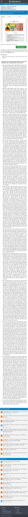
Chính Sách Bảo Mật (7, 512)
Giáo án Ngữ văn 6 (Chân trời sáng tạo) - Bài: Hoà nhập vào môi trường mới (15, 416)
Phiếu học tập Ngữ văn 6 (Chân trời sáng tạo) (11, 461)
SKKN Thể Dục (19, 512)
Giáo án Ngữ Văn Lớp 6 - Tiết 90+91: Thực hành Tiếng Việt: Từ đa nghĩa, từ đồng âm (15, 465)
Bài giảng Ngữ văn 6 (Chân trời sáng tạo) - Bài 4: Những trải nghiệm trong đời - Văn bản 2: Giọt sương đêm (15, 479)
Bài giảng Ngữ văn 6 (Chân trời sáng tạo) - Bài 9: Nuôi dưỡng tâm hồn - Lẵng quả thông (15, 496)
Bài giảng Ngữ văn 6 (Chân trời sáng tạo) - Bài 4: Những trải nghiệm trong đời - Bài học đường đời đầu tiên (15, 440)
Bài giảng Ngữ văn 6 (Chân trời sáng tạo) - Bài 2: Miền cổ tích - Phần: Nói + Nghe (15, 435)
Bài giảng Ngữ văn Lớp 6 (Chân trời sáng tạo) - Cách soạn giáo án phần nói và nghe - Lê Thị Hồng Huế (15, 412)
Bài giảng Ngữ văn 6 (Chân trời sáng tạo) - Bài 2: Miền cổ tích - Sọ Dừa (15, 474)
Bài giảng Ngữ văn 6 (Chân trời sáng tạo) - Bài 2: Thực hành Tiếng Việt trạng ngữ (15, 483)
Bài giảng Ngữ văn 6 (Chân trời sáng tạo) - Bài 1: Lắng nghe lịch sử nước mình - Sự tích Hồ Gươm (15, 449)
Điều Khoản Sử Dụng (7, 511)
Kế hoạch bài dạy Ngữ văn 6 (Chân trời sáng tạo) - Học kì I (14, 500)
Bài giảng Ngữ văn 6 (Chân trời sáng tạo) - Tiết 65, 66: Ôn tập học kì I (15, 425)
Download (21, 47)
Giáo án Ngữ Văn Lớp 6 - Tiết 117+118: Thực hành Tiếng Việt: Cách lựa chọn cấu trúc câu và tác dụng (15, 470)
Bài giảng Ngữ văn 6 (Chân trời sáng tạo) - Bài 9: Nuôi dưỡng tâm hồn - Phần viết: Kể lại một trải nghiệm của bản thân (15, 444)
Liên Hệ (4, 509)
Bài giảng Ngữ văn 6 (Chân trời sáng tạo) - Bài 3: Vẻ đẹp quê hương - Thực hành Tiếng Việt (15, 421)
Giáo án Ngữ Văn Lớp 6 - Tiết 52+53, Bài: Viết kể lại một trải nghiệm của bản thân (15, 453)
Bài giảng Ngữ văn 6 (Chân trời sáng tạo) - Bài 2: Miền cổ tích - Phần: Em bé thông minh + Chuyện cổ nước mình (15, 487)
